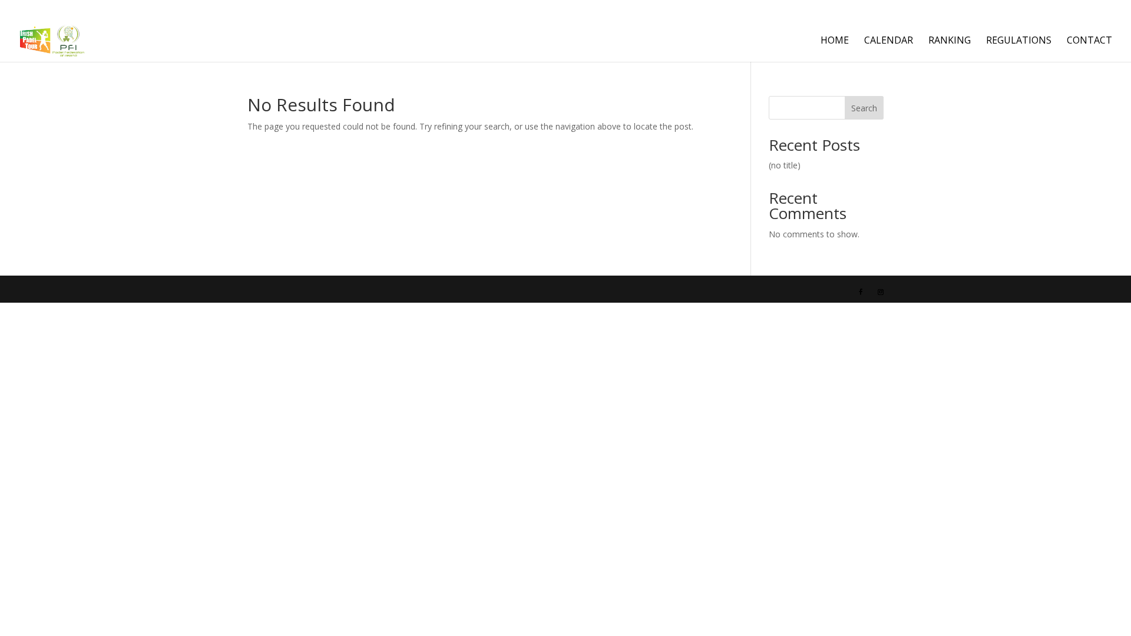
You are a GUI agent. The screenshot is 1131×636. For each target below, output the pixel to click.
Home (835, 41)
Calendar (888, 41)
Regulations (1018, 41)
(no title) (785, 165)
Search (864, 108)
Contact (1089, 41)
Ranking (949, 41)
